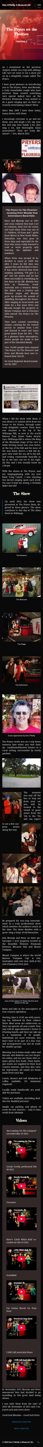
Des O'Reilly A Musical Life (16, 5)
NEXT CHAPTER (21, 1428)
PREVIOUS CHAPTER (21, 1422)
